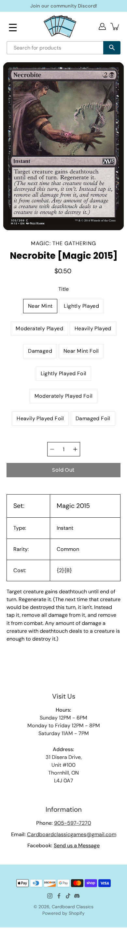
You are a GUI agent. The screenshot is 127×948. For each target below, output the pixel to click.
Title (63, 289)
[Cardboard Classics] (60, 26)
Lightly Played (81, 306)
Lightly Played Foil (64, 373)
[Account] (102, 26)
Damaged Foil (93, 418)
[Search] (111, 47)
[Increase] (75, 449)
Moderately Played (39, 328)
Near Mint (40, 306)
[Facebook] (59, 895)
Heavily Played (93, 328)
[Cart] (115, 26)
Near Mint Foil (81, 351)
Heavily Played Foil (40, 418)
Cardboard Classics (72, 907)
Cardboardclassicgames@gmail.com (71, 834)
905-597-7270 (72, 823)
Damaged (40, 351)
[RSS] (77, 895)
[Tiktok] (68, 895)
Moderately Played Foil (64, 396)
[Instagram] (50, 895)
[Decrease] (52, 449)
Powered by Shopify (63, 913)
